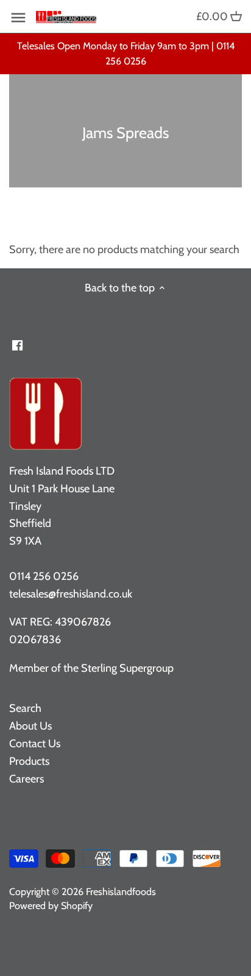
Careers (26, 779)
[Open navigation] (18, 18)
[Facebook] (17, 344)
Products (29, 761)
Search (25, 708)
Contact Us (34, 743)
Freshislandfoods (121, 891)
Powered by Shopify (51, 905)
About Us (30, 726)
